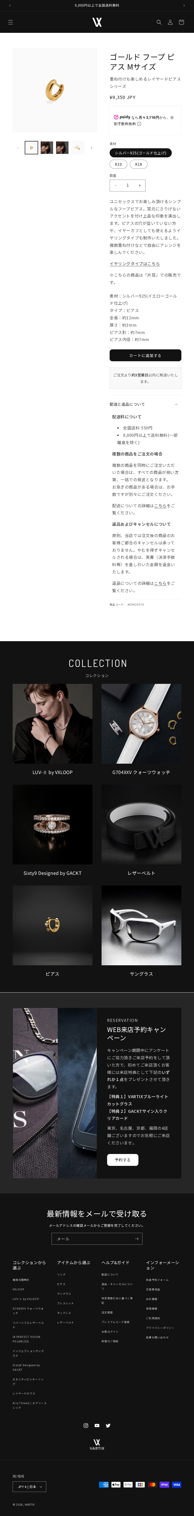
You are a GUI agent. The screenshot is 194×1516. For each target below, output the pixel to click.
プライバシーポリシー (160, 1328)
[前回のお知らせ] (9, 5)
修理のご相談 (110, 1341)
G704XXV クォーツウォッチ (28, 1311)
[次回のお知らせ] (184, 5)
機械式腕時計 (21, 1280)
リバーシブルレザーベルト (28, 1325)
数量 (113, 175)
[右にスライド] (91, 147)
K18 (138, 164)
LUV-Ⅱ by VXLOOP (26, 1299)
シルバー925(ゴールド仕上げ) (140, 152)
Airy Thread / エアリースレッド (30, 1405)
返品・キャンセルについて (117, 1286)
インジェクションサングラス (28, 1353)
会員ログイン (110, 1331)
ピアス (61, 1284)
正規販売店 (153, 1289)
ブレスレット (65, 1303)
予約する (123, 1159)
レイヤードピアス (24, 1393)
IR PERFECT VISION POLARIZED (26, 1339)
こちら (160, 505)
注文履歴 (107, 1312)
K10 (118, 164)
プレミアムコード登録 (116, 1322)
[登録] (136, 1239)
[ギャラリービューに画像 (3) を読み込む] (62, 147)
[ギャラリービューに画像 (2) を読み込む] (46, 147)
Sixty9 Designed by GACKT (26, 1367)
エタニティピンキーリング (28, 1381)
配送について (110, 1274)
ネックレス (64, 1313)
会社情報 (151, 1299)
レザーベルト (65, 1322)
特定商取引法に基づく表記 (117, 1300)
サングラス (64, 1293)
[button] (10, 22)
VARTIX (30, 1504)
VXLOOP (19, 1289)
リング (61, 1274)
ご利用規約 (153, 1318)
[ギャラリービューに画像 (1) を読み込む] (31, 147)
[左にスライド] (18, 147)
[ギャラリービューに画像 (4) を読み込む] (77, 147)
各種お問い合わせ (157, 1337)
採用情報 (151, 1308)
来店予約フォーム (157, 1280)
